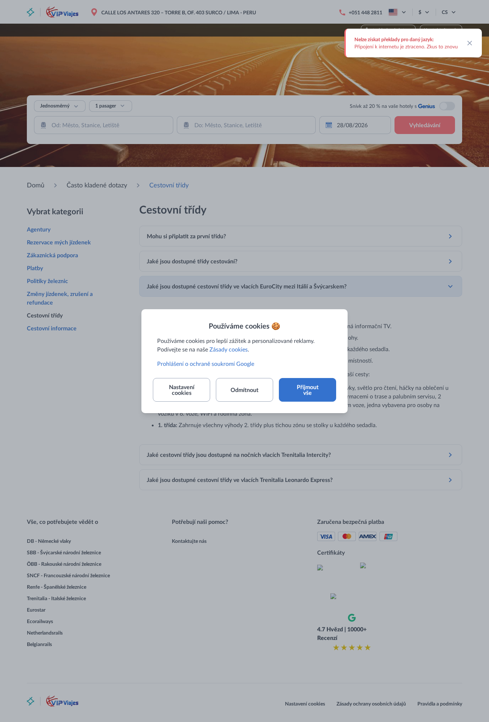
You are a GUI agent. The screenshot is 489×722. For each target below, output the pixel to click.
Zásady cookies (228, 349)
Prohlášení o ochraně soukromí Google (205, 363)
